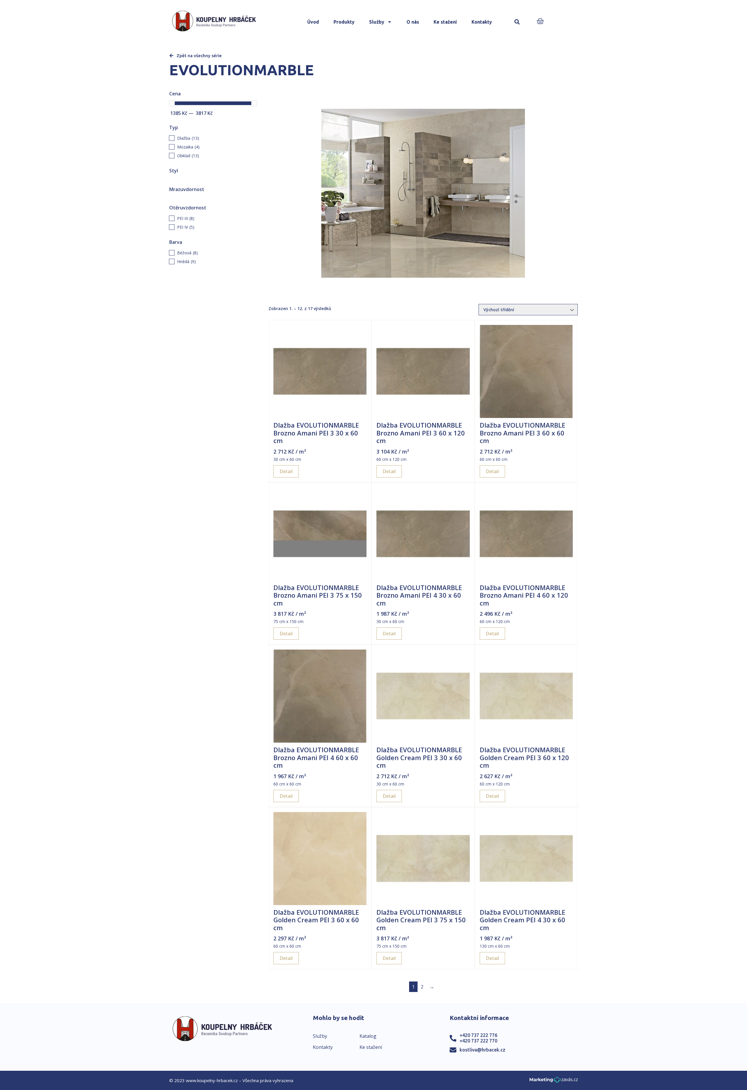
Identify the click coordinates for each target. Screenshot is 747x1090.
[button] (517, 22)
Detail (286, 471)
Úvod (313, 22)
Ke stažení (445, 22)
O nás (412, 22)
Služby (376, 22)
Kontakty (482, 22)
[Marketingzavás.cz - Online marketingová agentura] (554, 1081)
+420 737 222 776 (478, 1035)
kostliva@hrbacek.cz (482, 1049)
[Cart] (540, 22)
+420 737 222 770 (478, 1040)
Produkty (344, 22)
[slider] (172, 103)
